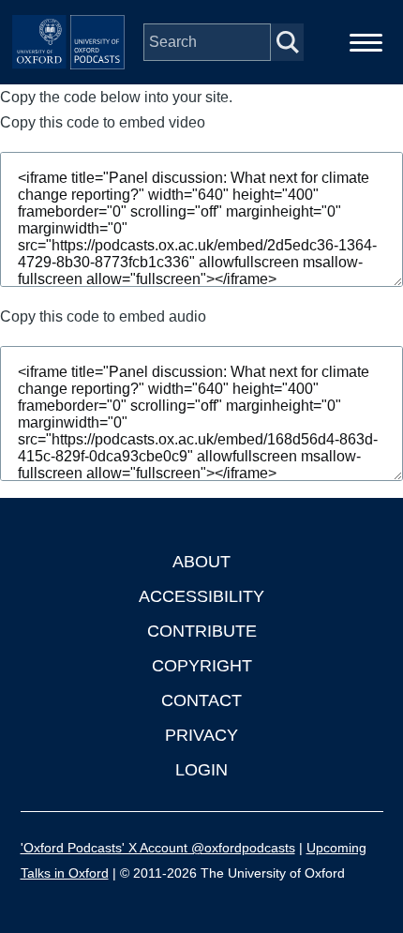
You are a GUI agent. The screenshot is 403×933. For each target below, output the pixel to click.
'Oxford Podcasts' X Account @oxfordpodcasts (158, 847)
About (201, 561)
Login (201, 769)
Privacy (201, 735)
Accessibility (201, 596)
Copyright (202, 665)
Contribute (202, 631)
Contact (201, 700)
